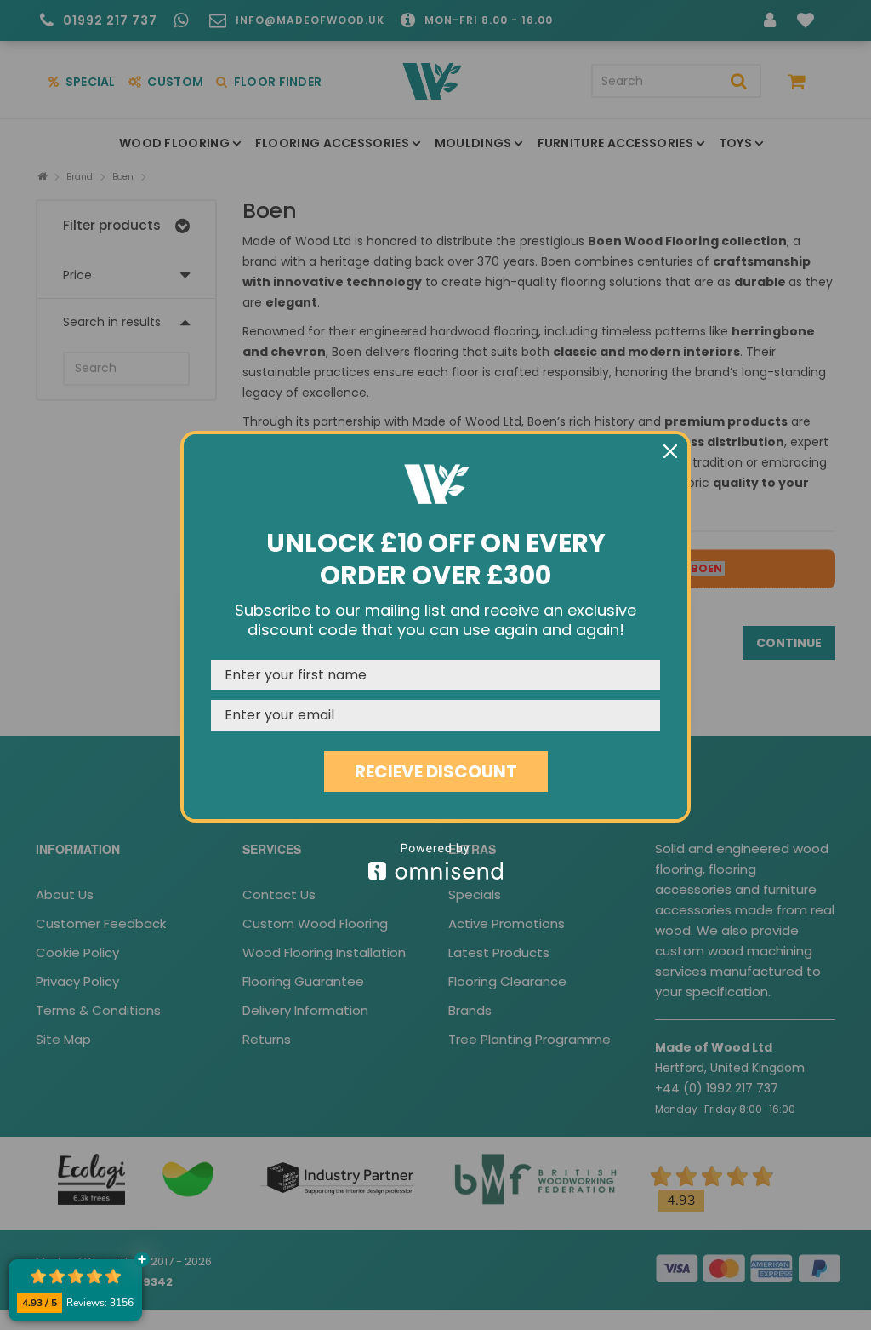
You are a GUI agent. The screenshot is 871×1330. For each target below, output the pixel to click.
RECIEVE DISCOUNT (436, 771)
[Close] (670, 451)
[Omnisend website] (435, 861)
